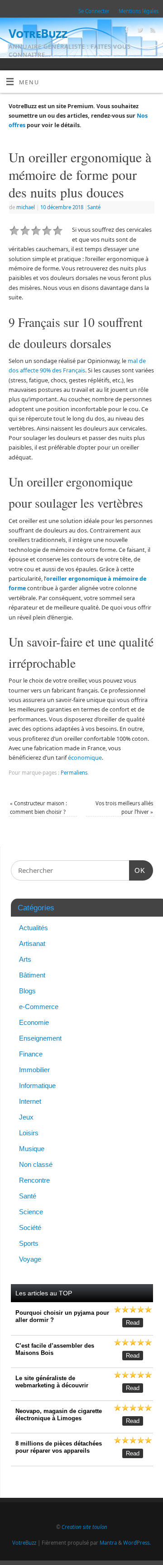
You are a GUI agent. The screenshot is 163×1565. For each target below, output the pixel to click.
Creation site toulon (84, 1527)
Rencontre (34, 1180)
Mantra (108, 1542)
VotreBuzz (38, 33)
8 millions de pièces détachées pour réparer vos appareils (58, 1447)
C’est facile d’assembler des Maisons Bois (54, 1349)
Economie (34, 1022)
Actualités (33, 928)
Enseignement (40, 1038)
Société (30, 1227)
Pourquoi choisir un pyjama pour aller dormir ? (62, 1316)
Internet (30, 1101)
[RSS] (151, 31)
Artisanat (32, 943)
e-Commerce (38, 1006)
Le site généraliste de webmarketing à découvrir (51, 1382)
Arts (25, 959)
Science (31, 1212)
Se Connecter (94, 11)
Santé (94, 207)
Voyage (30, 1259)
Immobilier (34, 1070)
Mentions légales (138, 11)
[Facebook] (125, 31)
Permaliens (74, 772)
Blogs (27, 991)
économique (85, 758)
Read (132, 1322)
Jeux (26, 1117)
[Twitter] (138, 31)
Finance (31, 1054)
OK (137, 870)
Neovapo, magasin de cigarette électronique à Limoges (58, 1415)
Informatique (37, 1085)
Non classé (36, 1164)
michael (25, 207)
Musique (31, 1148)
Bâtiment (32, 975)
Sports (28, 1243)
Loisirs (28, 1133)
